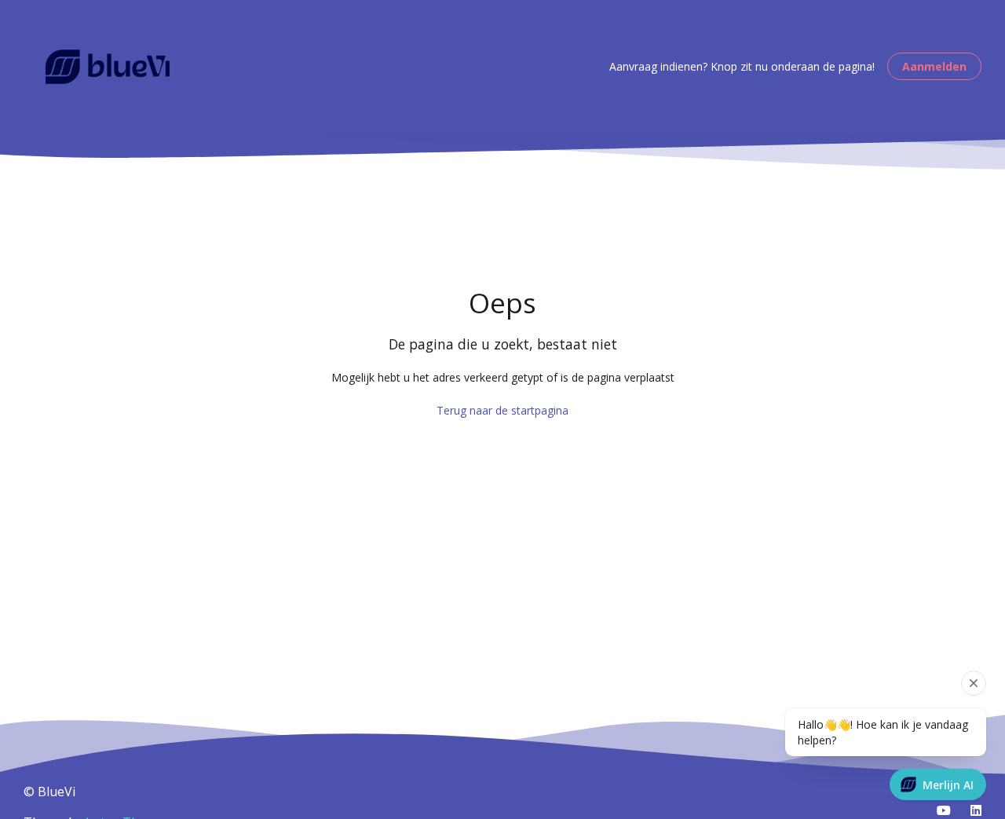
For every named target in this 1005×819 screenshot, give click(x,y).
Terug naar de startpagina (502, 410)
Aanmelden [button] (934, 66)
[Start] (108, 66)
